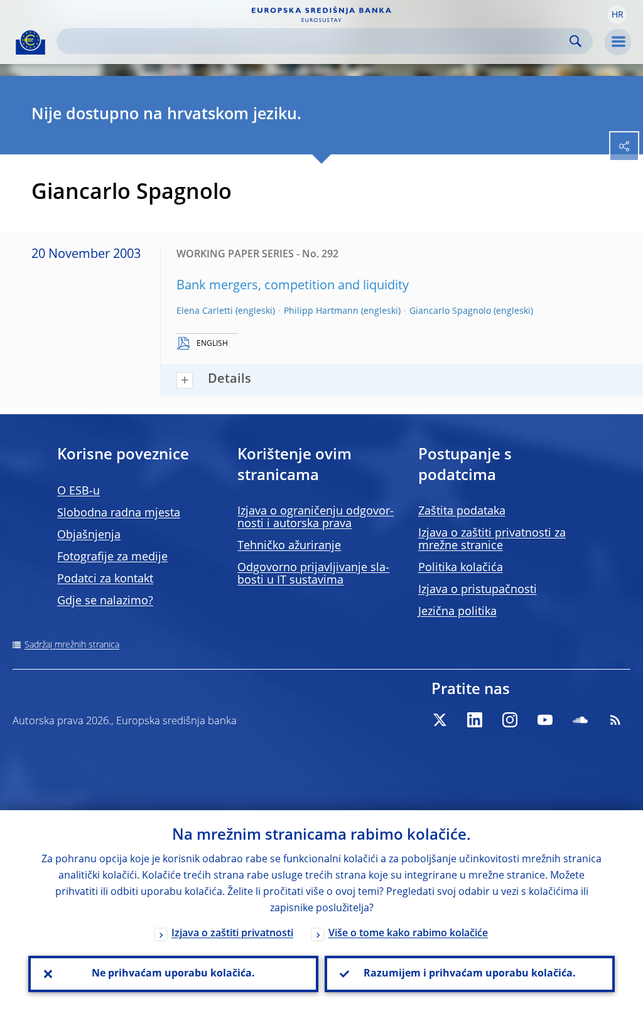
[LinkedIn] (475, 720)
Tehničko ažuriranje (289, 546)
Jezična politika (457, 612)
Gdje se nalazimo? (105, 601)
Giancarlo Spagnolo (450, 311)
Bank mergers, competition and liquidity (292, 286)
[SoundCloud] (580, 720)
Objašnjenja (89, 535)
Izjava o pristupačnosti (477, 590)
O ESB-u (78, 491)
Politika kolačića (460, 568)
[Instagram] (510, 720)
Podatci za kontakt (105, 579)
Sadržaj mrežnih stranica (71, 645)
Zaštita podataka (461, 511)
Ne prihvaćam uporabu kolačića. (173, 974)
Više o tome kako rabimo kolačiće (408, 934)
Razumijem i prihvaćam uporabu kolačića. (470, 974)
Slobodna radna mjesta (118, 513)
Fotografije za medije (112, 557)
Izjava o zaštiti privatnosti (232, 934)
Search (575, 41)
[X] (439, 720)
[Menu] (618, 42)
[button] (617, 14)
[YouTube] (545, 720)
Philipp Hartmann (321, 311)
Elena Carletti (204, 311)
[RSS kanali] (615, 720)
